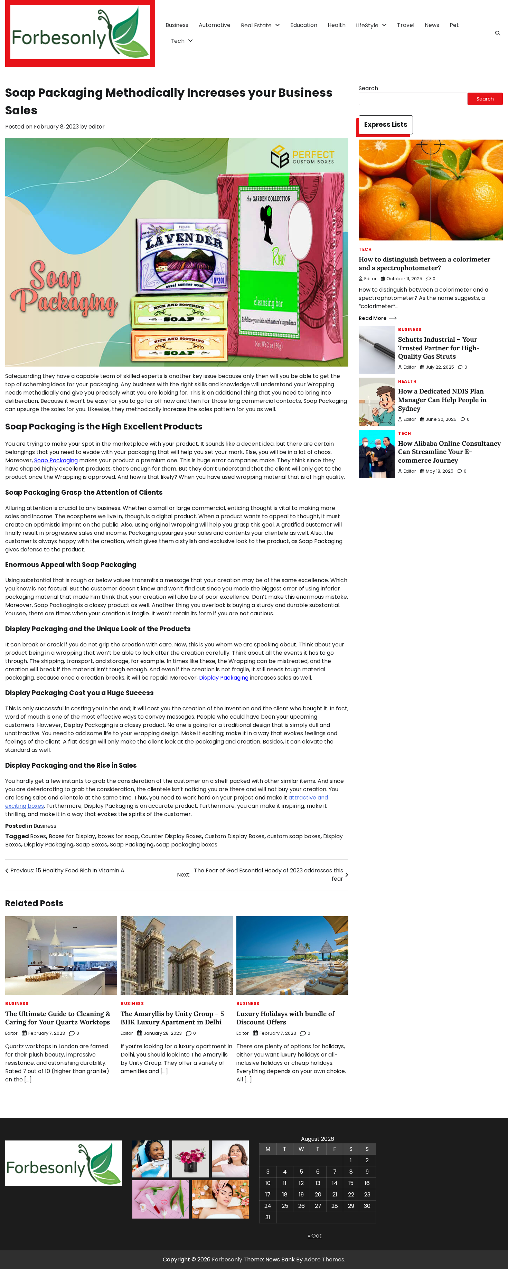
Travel (405, 25)
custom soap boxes (293, 836)
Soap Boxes (91, 845)
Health (337, 25)
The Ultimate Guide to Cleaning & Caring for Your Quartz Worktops (57, 1018)
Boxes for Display (72, 836)
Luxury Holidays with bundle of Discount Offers (285, 1018)
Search (368, 88)
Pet (454, 25)
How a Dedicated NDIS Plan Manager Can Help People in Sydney (442, 400)
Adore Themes (324, 1259)
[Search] (497, 33)
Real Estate (256, 25)
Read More (373, 318)
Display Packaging (223, 678)
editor (96, 127)
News (432, 25)
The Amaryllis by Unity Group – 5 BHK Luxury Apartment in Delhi (172, 1018)
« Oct (315, 1236)
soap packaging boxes (186, 845)
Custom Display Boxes (234, 836)
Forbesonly (227, 1259)
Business (177, 25)
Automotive (215, 25)
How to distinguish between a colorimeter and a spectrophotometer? (424, 263)
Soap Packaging (56, 460)
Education (303, 25)
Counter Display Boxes (171, 836)
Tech (178, 41)
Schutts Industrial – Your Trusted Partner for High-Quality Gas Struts (439, 348)
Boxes (38, 836)
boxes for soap (118, 836)
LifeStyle (367, 25)
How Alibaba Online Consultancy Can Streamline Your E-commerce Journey (449, 452)
